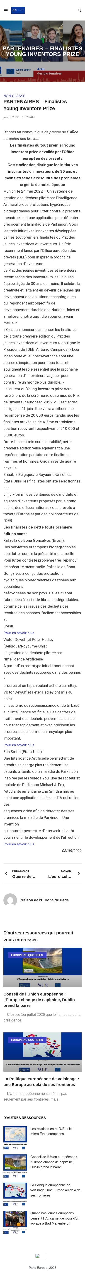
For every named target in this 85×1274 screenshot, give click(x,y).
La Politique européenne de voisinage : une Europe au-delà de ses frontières (55, 1190)
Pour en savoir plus (18, 633)
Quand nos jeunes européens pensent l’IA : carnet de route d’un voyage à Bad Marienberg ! (54, 1218)
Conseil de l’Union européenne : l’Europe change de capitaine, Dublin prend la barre (39, 1000)
